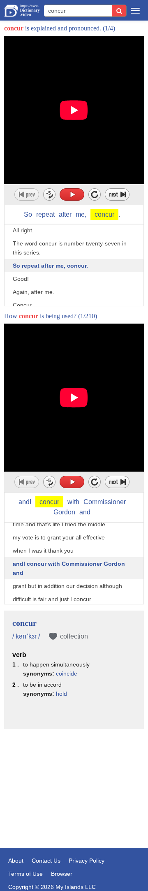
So (28, 214)
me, (81, 214)
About (15, 860)
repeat (45, 214)
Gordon (64, 512)
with (73, 501)
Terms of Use (25, 873)
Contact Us (46, 860)
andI (24, 501)
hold (61, 693)
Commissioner (104, 501)
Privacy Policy (86, 860)
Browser (61, 873)
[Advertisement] (74, 776)
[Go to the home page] (22, 11)
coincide (66, 673)
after (65, 214)
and (84, 512)
